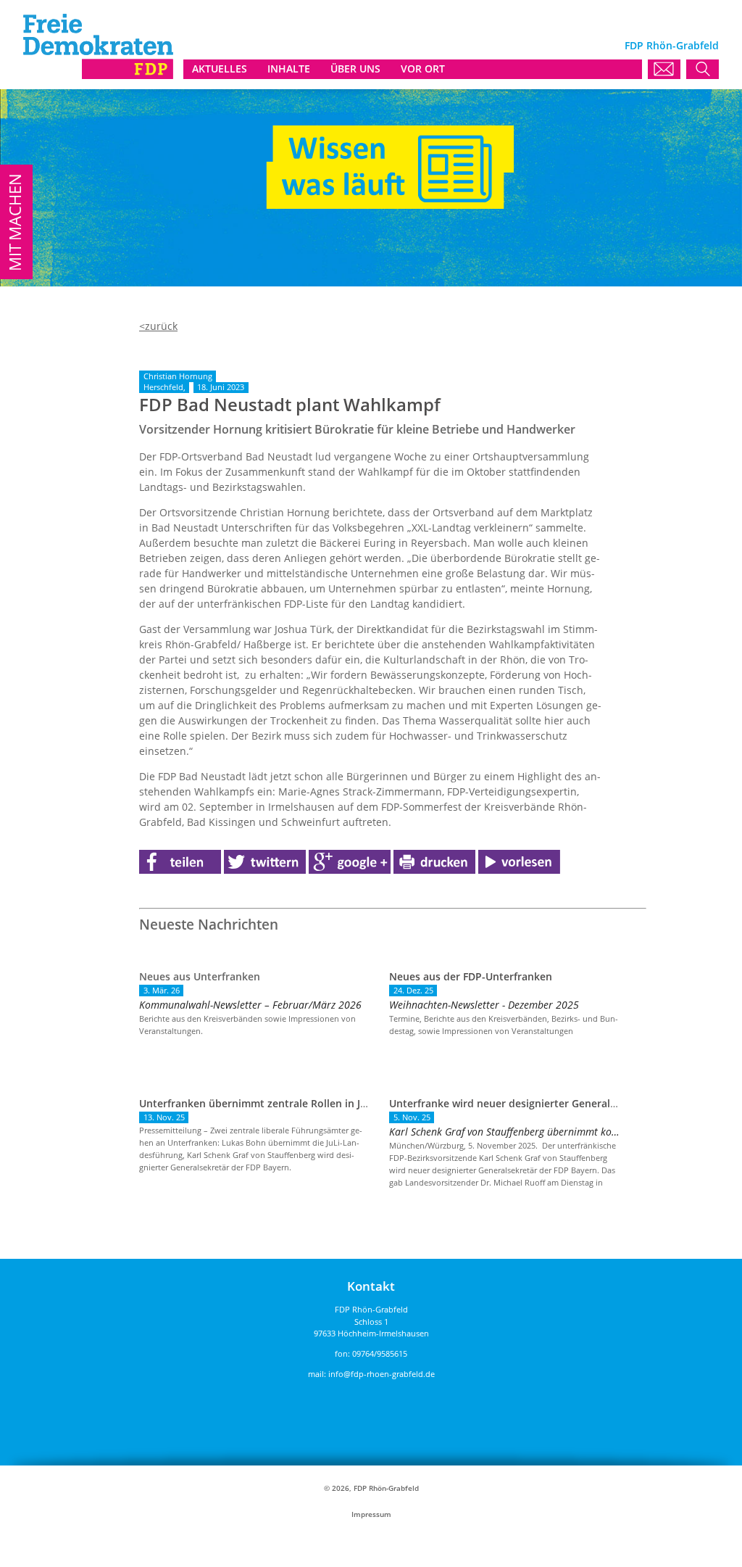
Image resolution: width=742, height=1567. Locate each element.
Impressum (371, 1514)
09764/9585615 (379, 1353)
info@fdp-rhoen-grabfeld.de (381, 1373)
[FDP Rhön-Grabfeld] (98, 75)
